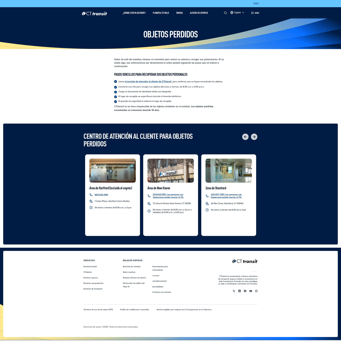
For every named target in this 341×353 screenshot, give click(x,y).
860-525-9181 (101, 194)
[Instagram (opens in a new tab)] (256, 291)
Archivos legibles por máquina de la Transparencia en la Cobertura (184, 309)
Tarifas (179, 12)
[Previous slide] (245, 136)
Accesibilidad (157, 286)
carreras (155, 275)
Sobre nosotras (129, 272)
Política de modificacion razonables (134, 309)
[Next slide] (254, 136)
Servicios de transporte (93, 288)
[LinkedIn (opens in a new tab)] (239, 291)
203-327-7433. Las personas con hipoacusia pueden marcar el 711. (226, 196)
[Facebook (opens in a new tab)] (245, 291)
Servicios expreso (91, 277)
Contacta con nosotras (161, 292)
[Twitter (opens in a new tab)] (234, 291)
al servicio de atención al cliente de (148, 81)
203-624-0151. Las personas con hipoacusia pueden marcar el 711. (168, 196)
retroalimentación (159, 281)
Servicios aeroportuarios (93, 283)
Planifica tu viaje (161, 12)
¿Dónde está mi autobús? (134, 12)
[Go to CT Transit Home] (94, 13)
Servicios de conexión (132, 266)
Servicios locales (90, 266)
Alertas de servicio (199, 12)
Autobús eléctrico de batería (134, 277)
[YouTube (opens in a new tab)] (250, 291)
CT (88, 272)
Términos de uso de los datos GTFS (98, 309)
